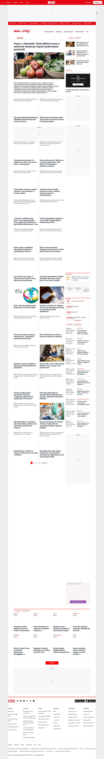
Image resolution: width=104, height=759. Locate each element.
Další (44, 463)
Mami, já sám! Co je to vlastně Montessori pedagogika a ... (83, 372)
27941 (68, 312)
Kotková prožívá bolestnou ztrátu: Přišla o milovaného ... (83, 332)
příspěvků (68, 303)
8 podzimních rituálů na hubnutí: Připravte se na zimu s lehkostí (26, 453)
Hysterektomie (75, 306)
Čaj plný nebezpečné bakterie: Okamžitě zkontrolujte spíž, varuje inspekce (26, 119)
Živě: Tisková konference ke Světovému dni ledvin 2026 (25, 306)
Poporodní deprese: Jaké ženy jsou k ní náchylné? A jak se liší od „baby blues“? (82, 53)
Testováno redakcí (49, 31)
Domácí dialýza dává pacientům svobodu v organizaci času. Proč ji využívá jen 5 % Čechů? (23, 396)
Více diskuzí (77, 320)
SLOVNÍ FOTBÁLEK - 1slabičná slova (79, 318)
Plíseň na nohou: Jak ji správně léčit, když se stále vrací (82, 62)
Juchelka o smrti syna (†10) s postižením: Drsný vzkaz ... (83, 342)
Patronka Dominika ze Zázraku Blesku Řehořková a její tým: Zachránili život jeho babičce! (51, 396)
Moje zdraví (75, 38)
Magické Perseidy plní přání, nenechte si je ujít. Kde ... (83, 392)
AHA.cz (79, 349)
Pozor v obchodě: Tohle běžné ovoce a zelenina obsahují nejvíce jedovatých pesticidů (37, 46)
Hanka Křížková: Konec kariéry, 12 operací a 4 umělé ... (83, 362)
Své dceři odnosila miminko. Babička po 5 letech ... (81, 629)
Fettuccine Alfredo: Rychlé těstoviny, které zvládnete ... (83, 382)
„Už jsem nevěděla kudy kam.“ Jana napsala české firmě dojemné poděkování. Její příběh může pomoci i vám (26, 221)
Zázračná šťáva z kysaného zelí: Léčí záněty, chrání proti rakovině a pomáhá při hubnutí (25, 425)
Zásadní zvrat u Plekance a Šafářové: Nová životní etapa (83, 352)
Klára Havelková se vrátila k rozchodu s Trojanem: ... (41, 629)
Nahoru (52, 663)
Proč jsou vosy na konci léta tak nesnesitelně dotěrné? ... (83, 403)
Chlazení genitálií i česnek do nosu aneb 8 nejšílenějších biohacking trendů (51, 220)
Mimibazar (80, 369)
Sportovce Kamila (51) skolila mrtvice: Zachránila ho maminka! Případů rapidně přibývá (51, 425)
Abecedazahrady (82, 399)
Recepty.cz (80, 379)
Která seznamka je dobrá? (78, 301)
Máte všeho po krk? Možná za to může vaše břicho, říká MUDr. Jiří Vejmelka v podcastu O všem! (51, 163)
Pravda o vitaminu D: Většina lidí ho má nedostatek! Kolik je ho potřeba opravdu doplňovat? (52, 308)
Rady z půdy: (75, 312)
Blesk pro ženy (57, 635)
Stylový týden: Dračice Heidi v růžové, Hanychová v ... (61, 650)
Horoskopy (59, 31)
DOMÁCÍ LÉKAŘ (74, 583)
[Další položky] (94, 23)
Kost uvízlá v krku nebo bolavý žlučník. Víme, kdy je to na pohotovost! (52, 366)
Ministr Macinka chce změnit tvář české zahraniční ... (83, 424)
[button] (80, 701)
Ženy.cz (79, 411)
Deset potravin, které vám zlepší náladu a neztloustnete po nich (82, 44)
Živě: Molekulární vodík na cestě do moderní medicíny (51, 336)
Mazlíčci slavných (68, 31)
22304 (68, 318)
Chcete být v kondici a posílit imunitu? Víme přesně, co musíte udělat (25, 191)
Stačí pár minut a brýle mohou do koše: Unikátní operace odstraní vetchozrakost (50, 192)
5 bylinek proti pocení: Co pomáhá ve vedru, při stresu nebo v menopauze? (25, 162)
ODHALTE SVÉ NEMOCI (78, 601)
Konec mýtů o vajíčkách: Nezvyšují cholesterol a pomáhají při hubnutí (23, 249)
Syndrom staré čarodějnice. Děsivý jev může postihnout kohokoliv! (25, 366)
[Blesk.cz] (51, 2)
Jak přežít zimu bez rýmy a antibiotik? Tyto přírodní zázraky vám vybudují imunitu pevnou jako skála (52, 454)
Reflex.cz (80, 421)
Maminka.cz (76, 613)
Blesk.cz (80, 328)
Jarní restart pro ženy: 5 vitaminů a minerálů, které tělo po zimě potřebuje (25, 278)
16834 (68, 307)
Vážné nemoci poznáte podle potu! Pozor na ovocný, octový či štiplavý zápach (52, 119)
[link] (17, 701)
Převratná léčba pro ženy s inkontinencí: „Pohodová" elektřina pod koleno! (24, 337)
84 (68, 301)
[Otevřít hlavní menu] (2, 2)
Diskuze (68, 299)
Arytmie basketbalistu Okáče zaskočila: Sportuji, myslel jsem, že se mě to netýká (51, 278)
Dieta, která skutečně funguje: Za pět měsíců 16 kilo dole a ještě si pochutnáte (52, 249)
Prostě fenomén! (79, 31)
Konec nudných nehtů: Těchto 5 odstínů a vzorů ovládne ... (83, 414)
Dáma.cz (80, 389)
